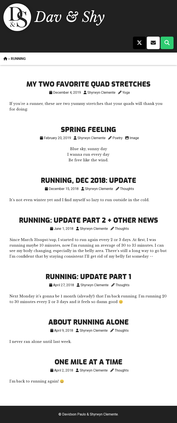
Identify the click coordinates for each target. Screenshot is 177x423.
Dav (48, 17)
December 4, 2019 (67, 92)
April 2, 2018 (63, 370)
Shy (93, 17)
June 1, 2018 (63, 229)
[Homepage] (16, 30)
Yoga (126, 92)
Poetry (117, 138)
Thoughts (127, 189)
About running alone (88, 322)
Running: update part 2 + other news (88, 220)
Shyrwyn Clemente (101, 92)
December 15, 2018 (64, 189)
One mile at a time (88, 362)
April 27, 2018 (63, 285)
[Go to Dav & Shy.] (5, 59)
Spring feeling (88, 129)
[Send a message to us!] (153, 43)
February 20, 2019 (57, 138)
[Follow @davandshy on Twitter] (139, 43)
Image (134, 138)
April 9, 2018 (63, 330)
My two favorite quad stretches (88, 84)
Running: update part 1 (88, 276)
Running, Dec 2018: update (88, 180)
